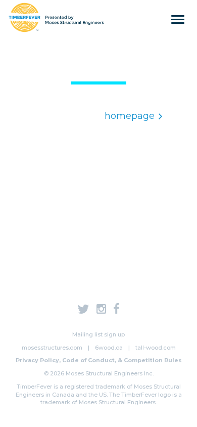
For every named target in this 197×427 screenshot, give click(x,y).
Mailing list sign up (98, 334)
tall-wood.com (155, 347)
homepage (130, 115)
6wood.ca (109, 347)
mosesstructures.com (52, 347)
